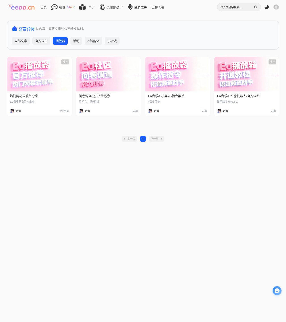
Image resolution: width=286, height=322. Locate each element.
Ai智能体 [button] (93, 41)
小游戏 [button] (112, 41)
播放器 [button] (60, 41)
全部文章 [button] (21, 41)
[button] (21, 7)
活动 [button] (76, 41)
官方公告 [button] (41, 41)
